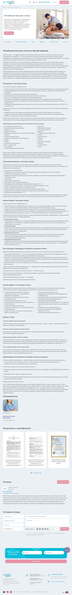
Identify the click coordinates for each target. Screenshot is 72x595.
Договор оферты (26, 591)
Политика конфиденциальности (40, 591)
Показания (7, 41)
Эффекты (42, 41)
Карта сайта (17, 591)
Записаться (64, 2)
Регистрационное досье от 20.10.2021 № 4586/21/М (9, 579)
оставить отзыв (63, 482)
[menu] (4, 2)
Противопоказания (21, 41)
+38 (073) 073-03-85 (44, 2)
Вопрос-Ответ (54, 41)
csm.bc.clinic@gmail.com (58, 581)
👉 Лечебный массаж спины (13, 7)
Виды (33, 41)
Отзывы (65, 41)
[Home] (3, 7)
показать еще (37, 473)
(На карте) (42, 575)
